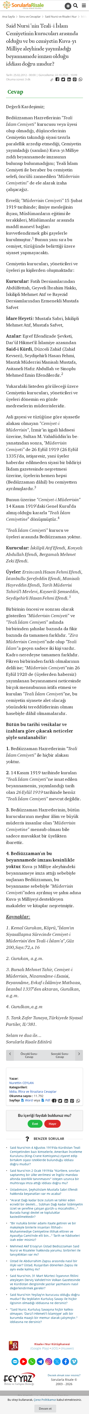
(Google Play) (39, 1348)
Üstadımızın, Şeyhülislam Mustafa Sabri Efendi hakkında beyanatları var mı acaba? (44, 1191)
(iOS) (55, 1348)
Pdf (48, 1100)
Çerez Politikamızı (45, 1400)
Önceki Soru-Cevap (29, 1055)
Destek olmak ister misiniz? (64, 1375)
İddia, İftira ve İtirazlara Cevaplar (33, 1091)
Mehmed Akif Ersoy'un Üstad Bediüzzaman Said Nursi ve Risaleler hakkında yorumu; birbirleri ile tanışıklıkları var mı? (45, 1250)
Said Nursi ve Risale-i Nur (61, 16)
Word (29, 1100)
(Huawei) (67, 1348)
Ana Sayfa (8, 16)
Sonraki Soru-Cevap (60, 1055)
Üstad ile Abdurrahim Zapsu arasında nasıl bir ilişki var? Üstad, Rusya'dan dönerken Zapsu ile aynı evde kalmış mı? (44, 1265)
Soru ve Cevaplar (30, 16)
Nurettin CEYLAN (21, 1083)
